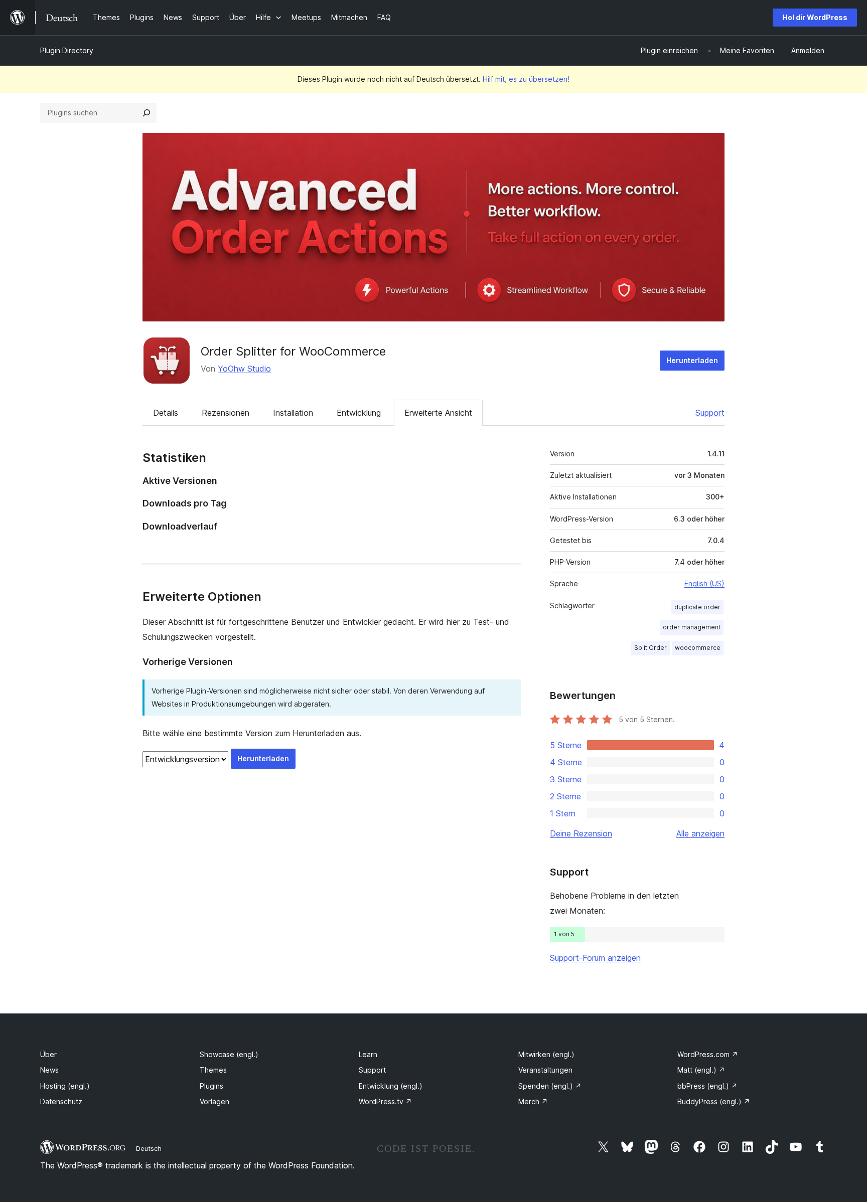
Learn (368, 1054)
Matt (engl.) (701, 1070)
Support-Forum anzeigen (595, 958)
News (49, 1070)
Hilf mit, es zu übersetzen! (526, 79)
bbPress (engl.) (707, 1086)
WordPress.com (707, 1054)
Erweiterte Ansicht (438, 413)
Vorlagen (214, 1101)
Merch (533, 1101)
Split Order (650, 647)
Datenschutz (61, 1101)
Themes (213, 1070)
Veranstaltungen (545, 1070)
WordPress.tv (385, 1101)
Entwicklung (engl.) (390, 1086)
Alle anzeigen (700, 833)
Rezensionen (225, 413)
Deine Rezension (581, 833)
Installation (293, 413)
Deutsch (149, 1148)
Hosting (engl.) (65, 1086)
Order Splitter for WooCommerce (293, 351)
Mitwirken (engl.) (546, 1054)
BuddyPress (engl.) (713, 1101)
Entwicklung (359, 413)
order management (691, 627)
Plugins (211, 1086)
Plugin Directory (66, 50)
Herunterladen (692, 360)
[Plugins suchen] (146, 113)
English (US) (704, 583)
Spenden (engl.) (550, 1086)
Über (48, 1054)
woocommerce (697, 647)
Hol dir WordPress (814, 17)
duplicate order (697, 607)
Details (165, 413)
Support (710, 413)
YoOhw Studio (244, 369)
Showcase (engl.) (229, 1054)
